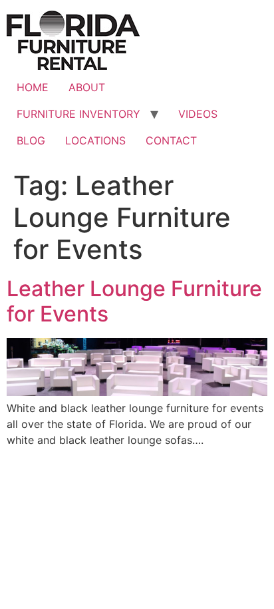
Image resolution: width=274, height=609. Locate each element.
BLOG (31, 140)
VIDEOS (197, 113)
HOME (33, 87)
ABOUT (86, 87)
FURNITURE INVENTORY (78, 113)
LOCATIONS (95, 140)
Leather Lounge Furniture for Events (134, 301)
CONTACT (171, 140)
